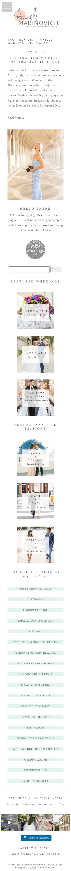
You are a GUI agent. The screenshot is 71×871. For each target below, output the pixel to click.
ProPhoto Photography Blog (43, 867)
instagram (28, 804)
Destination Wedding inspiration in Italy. (35, 60)
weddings (26, 854)
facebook (13, 804)
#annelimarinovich (51, 804)
